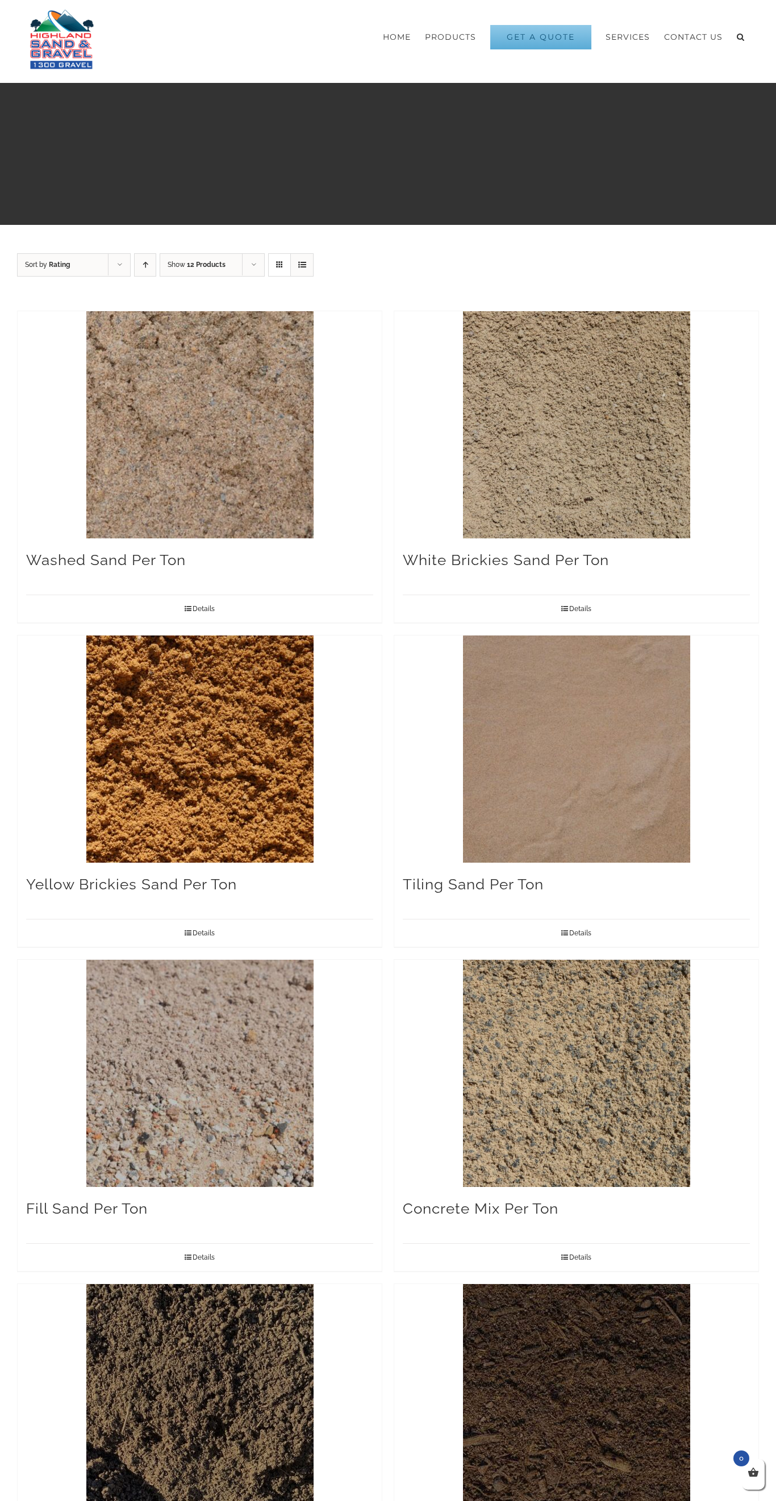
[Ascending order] (145, 265)
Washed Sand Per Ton (106, 559)
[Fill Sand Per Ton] (200, 1073)
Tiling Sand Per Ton (473, 884)
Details (204, 609)
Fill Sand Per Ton (87, 1208)
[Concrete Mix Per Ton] (576, 1073)
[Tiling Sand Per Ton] (576, 749)
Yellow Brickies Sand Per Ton (131, 884)
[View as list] (302, 265)
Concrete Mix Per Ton (480, 1208)
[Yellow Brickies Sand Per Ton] (200, 749)
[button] (741, 37)
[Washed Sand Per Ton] (200, 424)
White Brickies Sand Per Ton (506, 559)
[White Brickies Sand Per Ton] (576, 424)
